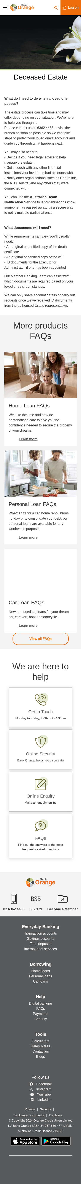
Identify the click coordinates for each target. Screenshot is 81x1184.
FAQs (40, 1008)
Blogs (40, 1056)
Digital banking (40, 1003)
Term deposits (40, 944)
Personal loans (40, 976)
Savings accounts (40, 938)
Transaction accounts (40, 933)
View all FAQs (40, 639)
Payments (40, 1014)
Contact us (40, 1051)
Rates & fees (40, 1046)
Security (40, 1019)
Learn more (28, 439)
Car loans (40, 981)
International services (40, 949)
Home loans (40, 971)
